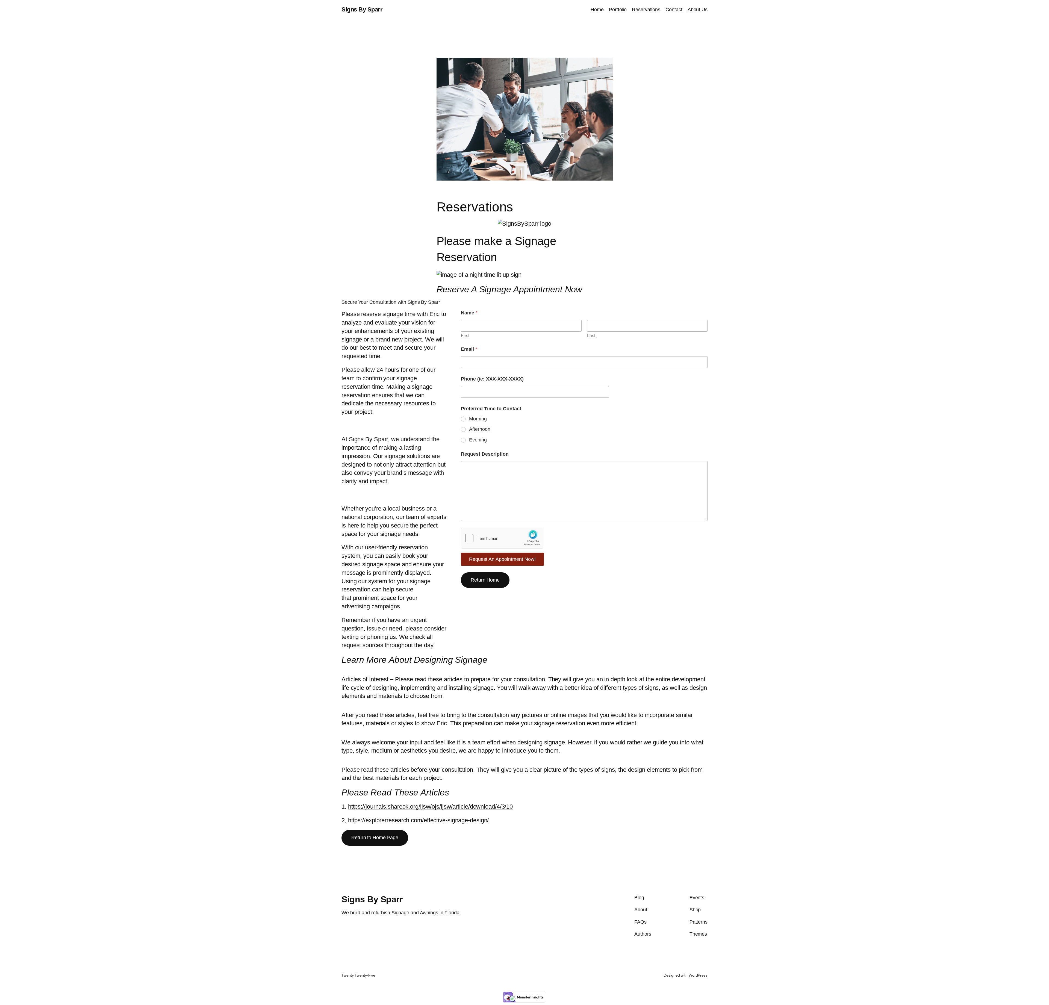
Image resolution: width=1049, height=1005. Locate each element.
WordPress (698, 975)
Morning (478, 419)
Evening (478, 440)
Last (591, 335)
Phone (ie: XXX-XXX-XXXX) (492, 379)
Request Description (485, 454)
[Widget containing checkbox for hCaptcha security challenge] (502, 538)
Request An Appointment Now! (502, 559)
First (465, 335)
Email (469, 349)
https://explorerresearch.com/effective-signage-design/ (418, 820)
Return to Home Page (374, 837)
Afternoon (479, 429)
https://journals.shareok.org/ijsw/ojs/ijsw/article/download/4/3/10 (430, 806)
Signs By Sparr (361, 9)
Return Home (485, 580)
